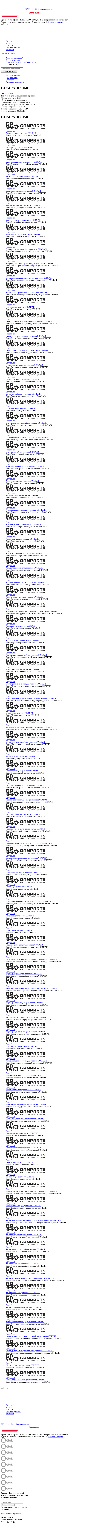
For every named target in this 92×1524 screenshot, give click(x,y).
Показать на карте (55, 22)
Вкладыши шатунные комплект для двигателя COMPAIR (29, 292)
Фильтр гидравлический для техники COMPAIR (26, 1249)
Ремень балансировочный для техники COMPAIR (26, 1061)
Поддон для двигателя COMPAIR (19, 887)
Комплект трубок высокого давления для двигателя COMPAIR (31, 611)
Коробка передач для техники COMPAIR (22, 640)
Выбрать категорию (9, 71)
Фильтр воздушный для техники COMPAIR (24, 1235)
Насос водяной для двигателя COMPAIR (22, 771)
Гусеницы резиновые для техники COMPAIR (24, 365)
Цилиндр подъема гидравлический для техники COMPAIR (30, 1351)
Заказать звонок (46, 9)
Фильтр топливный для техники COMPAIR (23, 1307)
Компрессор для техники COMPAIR (20, 626)
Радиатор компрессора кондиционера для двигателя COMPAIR (31, 988)
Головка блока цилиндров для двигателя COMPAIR (27, 350)
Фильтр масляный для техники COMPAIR (23, 1264)
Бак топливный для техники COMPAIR (22, 176)
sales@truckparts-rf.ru (13, 8)
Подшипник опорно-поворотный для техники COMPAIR (29, 901)
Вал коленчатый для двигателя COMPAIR (23, 234)
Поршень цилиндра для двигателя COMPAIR (24, 945)
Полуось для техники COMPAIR (19, 930)
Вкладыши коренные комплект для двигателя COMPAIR (29, 278)
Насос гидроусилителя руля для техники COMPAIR (27, 800)
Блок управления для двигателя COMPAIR (23, 191)
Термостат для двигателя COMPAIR (20, 1177)
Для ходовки (11, 80)
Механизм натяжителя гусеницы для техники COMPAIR (29, 727)
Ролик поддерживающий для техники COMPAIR (26, 1104)
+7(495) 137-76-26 (32, 9)
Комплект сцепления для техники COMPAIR (24, 597)
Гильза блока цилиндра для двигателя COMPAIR (26, 336)
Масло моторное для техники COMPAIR (22, 669)
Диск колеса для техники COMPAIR (20, 408)
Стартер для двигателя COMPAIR (19, 1162)
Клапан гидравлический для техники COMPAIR (26, 510)
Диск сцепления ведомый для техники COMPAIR (26, 423)
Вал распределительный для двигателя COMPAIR (26, 249)
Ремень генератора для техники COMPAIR (23, 1075)
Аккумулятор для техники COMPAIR (21, 133)
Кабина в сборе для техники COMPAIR (22, 495)
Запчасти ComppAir (14, 58)
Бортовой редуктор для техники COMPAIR (23, 220)
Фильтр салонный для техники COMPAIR (23, 1293)
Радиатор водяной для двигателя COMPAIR (24, 974)
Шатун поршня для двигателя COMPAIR (22, 1365)
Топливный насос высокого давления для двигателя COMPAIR (32, 1191)
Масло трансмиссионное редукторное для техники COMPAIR (31, 698)
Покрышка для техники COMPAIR (20, 916)
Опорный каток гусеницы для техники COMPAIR (26, 858)
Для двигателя (11, 78)
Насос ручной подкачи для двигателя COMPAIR (25, 829)
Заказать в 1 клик (8, 54)
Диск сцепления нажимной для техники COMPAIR (27, 437)
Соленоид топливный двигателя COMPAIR (24, 1148)
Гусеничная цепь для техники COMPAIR (22, 379)
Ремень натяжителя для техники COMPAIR (23, 1090)
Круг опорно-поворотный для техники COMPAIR (26, 655)
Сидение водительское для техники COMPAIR (25, 1119)
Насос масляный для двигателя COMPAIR (23, 814)
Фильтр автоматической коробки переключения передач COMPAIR (33, 1220)
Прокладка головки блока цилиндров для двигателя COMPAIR (32, 959)
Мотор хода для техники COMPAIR (20, 756)
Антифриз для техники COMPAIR (20, 147)
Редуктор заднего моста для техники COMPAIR (25, 1032)
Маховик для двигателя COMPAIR (20, 713)
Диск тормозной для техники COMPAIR (22, 452)
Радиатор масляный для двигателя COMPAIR (24, 1003)
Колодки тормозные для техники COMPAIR (24, 553)
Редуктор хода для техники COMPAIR (21, 1046)
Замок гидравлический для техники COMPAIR (25, 466)
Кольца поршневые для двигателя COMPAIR (24, 568)
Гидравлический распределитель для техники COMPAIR (29, 321)
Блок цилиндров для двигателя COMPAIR (23, 205)
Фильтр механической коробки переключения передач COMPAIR (32, 1278)
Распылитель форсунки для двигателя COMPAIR (26, 1017)
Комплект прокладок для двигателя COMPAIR (25, 582)
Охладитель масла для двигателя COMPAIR (24, 872)
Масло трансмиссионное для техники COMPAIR (26, 684)
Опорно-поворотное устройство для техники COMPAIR (29, 843)
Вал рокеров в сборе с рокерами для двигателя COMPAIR (29, 263)
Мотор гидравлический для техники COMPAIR (25, 742)
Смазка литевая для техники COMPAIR (22, 1133)
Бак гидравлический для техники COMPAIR (24, 162)
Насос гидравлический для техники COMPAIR (25, 785)
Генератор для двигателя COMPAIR (20, 307)
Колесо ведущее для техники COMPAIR (22, 539)
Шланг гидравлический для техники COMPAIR (25, 1380)
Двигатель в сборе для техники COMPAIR (23, 394)
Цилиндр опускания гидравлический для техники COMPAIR (31, 1336)
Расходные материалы (15, 82)
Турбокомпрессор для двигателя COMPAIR (23, 1206)
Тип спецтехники (13, 60)
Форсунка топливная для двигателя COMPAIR (25, 1322)
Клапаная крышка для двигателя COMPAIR (24, 524)
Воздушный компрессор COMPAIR (20, 62)
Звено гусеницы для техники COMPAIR (22, 481)
